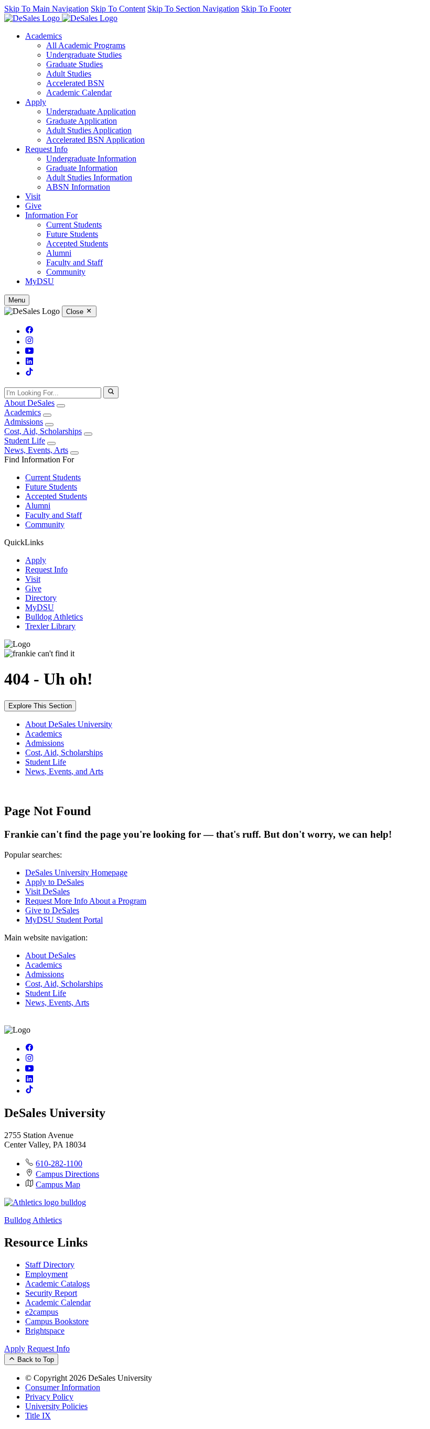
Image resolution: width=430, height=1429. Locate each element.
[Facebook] (29, 331)
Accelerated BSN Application (95, 139)
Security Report (51, 1293)
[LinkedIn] (29, 362)
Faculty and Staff (74, 262)
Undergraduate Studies (84, 54)
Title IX (38, 1415)
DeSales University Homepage (76, 872)
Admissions (23, 421)
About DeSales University (68, 724)
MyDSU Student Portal (64, 919)
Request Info (46, 149)
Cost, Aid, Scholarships (43, 431)
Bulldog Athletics (54, 616)
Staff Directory (49, 1264)
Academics (43, 35)
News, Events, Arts (36, 450)
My (39, 281)
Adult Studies (68, 73)
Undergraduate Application (91, 111)
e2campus (41, 1311)
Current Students (74, 224)
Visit (32, 196)
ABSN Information (78, 186)
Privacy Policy (49, 1396)
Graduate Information (81, 168)
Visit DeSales (47, 891)
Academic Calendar (79, 92)
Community (65, 271)
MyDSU (39, 607)
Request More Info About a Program (85, 900)
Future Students (72, 234)
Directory (41, 597)
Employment (46, 1274)
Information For (51, 215)
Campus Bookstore (57, 1321)
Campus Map (58, 1184)
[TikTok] (29, 373)
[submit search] (111, 392)
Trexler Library (50, 626)
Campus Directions (67, 1174)
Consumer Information (62, 1387)
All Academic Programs (85, 45)
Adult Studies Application (89, 130)
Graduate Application (81, 120)
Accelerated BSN (75, 83)
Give (33, 205)
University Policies (56, 1406)
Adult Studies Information (89, 177)
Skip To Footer (266, 8)
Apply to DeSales (54, 882)
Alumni (58, 252)
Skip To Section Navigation (193, 8)
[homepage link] (60, 18)
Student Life (24, 440)
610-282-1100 (59, 1163)
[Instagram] (29, 341)
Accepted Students (77, 243)
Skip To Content (118, 8)
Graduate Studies (74, 64)
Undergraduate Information (91, 158)
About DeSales (29, 402)
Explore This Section (40, 706)
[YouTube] (29, 352)
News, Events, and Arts (64, 771)
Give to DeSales (52, 910)
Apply (35, 102)
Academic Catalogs (57, 1283)
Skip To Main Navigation (46, 8)
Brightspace (44, 1330)
